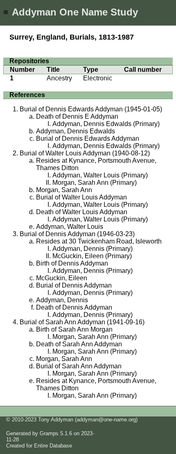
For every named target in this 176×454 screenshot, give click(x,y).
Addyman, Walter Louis (69, 226)
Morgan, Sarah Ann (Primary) (94, 182)
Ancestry (59, 78)
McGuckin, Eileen (61, 278)
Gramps (49, 433)
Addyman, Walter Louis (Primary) (100, 175)
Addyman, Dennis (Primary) (92, 248)
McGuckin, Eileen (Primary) (92, 255)
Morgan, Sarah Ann (64, 189)
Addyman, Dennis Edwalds (75, 131)
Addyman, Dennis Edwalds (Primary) (106, 123)
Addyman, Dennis (62, 300)
